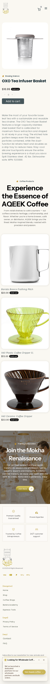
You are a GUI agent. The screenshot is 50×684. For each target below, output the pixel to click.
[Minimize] (39, 660)
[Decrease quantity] (5, 95)
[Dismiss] (44, 660)
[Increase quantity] (12, 95)
